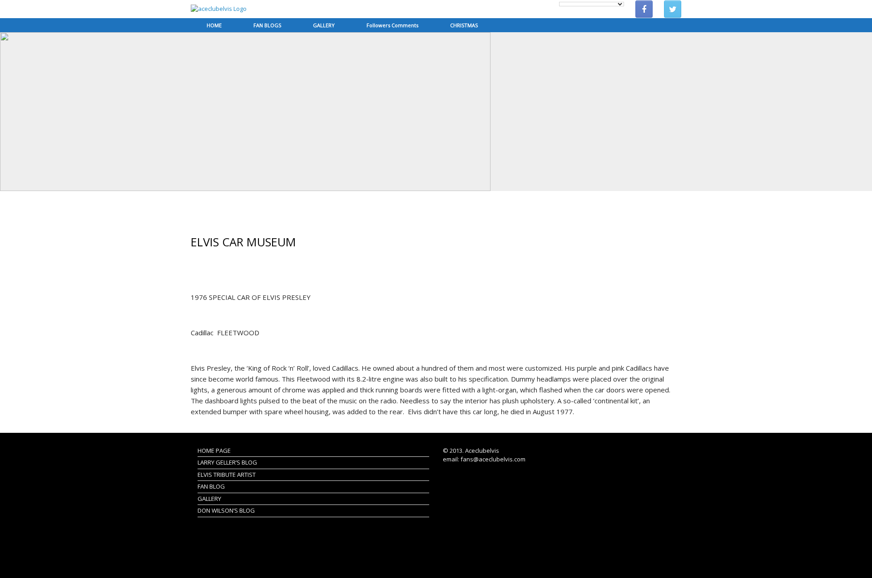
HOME (214, 25)
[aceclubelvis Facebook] (644, 9)
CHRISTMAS (464, 25)
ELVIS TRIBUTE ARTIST (227, 474)
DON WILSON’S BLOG (226, 510)
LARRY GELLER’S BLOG (227, 462)
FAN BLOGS (267, 25)
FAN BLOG (211, 486)
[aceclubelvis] (219, 9)
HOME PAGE (214, 450)
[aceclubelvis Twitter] (672, 9)
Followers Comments (392, 25)
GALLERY (324, 25)
